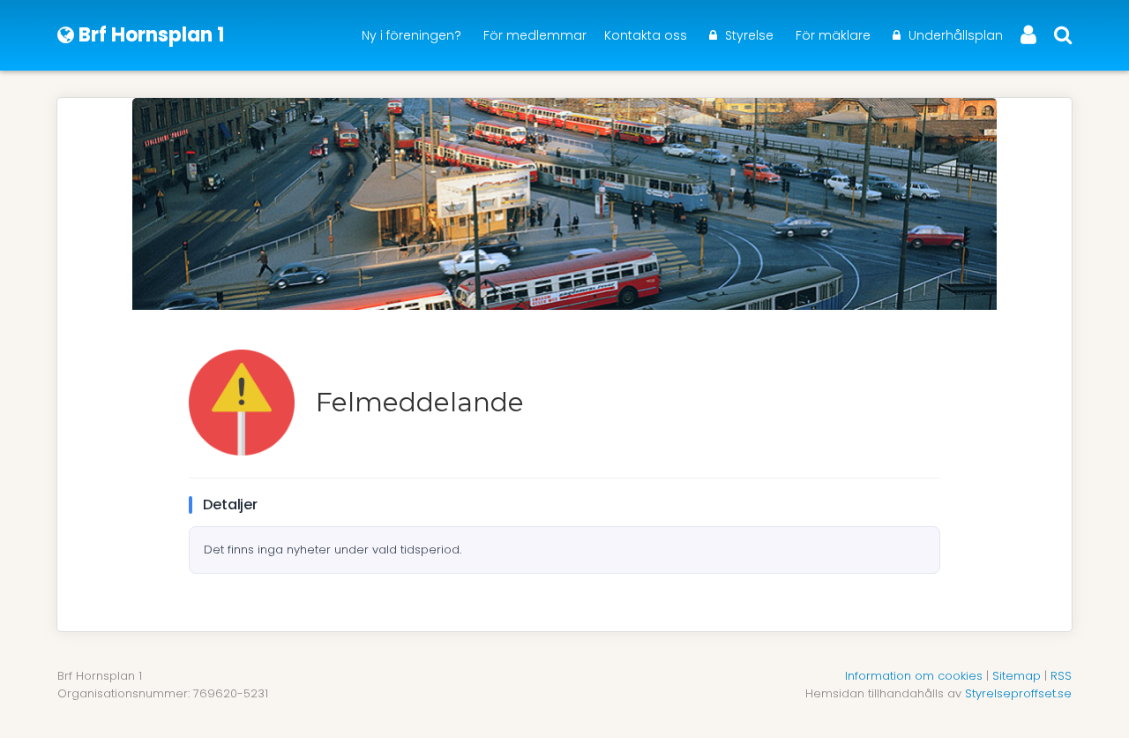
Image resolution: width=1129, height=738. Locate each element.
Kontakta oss (645, 35)
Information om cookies (914, 675)
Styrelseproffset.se (1018, 693)
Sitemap (1016, 675)
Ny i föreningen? (411, 35)
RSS (1061, 675)
